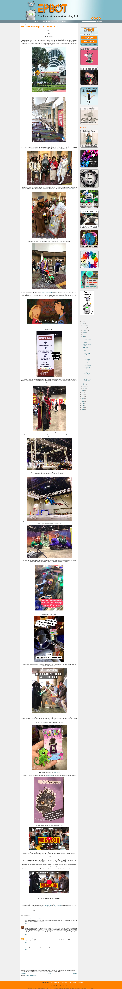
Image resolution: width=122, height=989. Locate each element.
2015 (83, 401)
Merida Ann (27, 926)
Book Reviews (51, 21)
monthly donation (57, 905)
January (84, 388)
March (84, 384)
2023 (83, 321)
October (84, 328)
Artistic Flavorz (57, 772)
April (84, 383)
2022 (83, 323)
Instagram (72, 982)
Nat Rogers (50, 775)
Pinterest (81, 982)
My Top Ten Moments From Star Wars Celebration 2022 (87, 341)
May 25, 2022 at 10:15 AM (34, 938)
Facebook (64, 982)
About (38, 21)
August (84, 332)
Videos (33, 911)
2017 (83, 398)
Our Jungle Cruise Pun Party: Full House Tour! (86, 369)
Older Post (75, 973)
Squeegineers (63, 21)
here (87, 988)
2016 (83, 400)
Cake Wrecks (54, 982)
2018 (83, 396)
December (85, 325)
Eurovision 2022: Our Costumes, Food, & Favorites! (87, 359)
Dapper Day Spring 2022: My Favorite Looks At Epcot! (87, 379)
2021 (83, 390)
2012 (83, 407)
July (84, 334)
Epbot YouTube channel (46, 292)
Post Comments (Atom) (32, 975)
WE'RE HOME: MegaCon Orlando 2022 (87, 349)
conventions (28, 911)
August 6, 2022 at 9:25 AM (35, 946)
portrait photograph (38, 859)
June (84, 336)
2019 (83, 394)
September (85, 330)
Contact (44, 21)
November (85, 327)
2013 (83, 405)
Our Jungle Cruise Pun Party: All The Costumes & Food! (87, 364)
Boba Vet (71, 188)
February (85, 386)
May (84, 338)
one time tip (48, 905)
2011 (83, 409)
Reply (26, 923)
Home (34, 21)
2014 (83, 403)
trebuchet (27, 938)
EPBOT (52, 9)
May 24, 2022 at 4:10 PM (35, 918)
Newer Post (23, 973)
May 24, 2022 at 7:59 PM (35, 926)
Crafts (57, 21)
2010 (83, 411)
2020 (83, 392)
